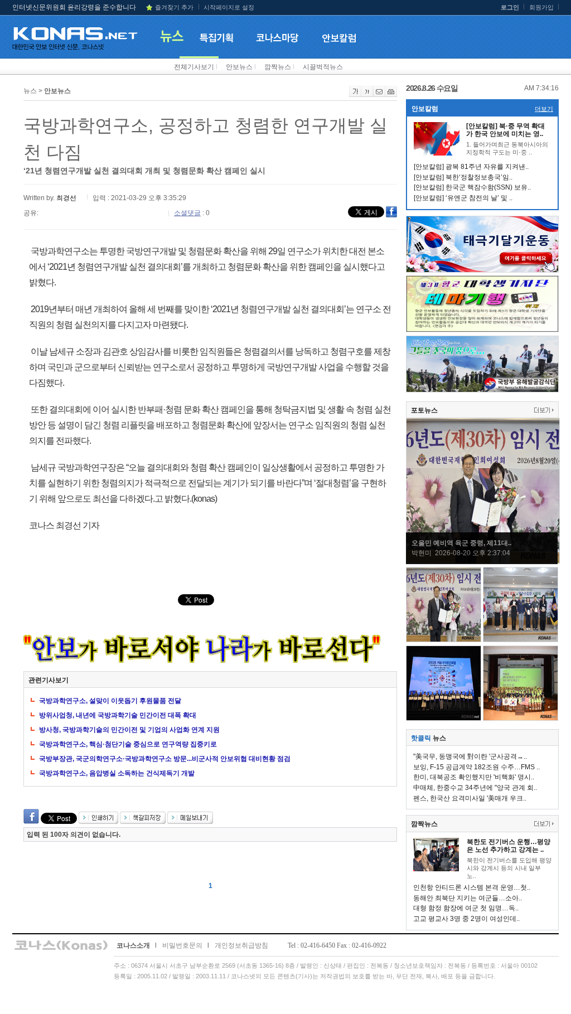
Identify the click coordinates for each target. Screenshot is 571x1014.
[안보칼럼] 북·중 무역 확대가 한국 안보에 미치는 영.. (505, 130)
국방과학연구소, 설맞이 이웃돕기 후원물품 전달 (110, 701)
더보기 (544, 108)
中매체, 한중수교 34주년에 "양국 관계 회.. (475, 788)
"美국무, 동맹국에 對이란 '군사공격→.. (470, 756)
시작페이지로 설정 (229, 7)
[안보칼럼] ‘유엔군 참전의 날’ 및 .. (463, 198)
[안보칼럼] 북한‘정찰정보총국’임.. (463, 177)
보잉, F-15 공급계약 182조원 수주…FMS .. (476, 767)
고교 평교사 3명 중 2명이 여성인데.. (466, 919)
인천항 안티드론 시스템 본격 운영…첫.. (471, 887)
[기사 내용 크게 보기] (355, 95)
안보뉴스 (239, 67)
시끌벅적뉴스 (323, 67)
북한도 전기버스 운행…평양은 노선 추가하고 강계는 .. (508, 845)
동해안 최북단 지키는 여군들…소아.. (467, 898)
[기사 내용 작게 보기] (367, 95)
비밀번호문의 (182, 945)
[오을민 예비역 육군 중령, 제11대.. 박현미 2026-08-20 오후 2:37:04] (483, 561)
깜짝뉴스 (277, 67)
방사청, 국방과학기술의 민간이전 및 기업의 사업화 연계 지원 (129, 730)
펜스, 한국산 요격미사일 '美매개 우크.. (469, 798)
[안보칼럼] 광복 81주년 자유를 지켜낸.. (471, 167)
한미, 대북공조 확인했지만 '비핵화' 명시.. (473, 777)
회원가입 (541, 7)
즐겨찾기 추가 (174, 7)
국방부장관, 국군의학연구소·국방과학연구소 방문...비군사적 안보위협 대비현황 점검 (165, 759)
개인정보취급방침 (241, 945)
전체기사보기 (194, 67)
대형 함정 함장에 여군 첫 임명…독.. (466, 908)
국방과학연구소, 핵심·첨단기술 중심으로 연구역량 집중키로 (128, 744)
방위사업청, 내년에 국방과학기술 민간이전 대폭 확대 (117, 715)
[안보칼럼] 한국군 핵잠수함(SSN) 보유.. (472, 187)
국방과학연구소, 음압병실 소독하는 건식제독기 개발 (117, 773)
